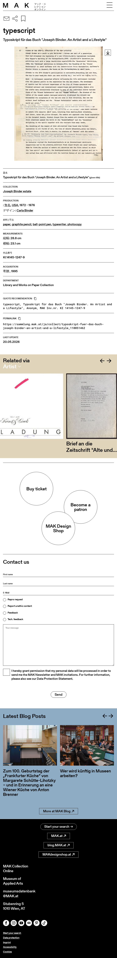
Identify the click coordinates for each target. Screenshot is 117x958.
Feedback (13, 613)
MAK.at (56, 835)
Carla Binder (25, 210)
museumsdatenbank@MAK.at (19, 893)
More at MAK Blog (57, 811)
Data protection (11, 937)
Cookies (7, 951)
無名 (7, 205)
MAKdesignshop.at (57, 854)
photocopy (74, 224)
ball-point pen (42, 224)
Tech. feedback (15, 619)
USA (15, 205)
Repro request (15, 599)
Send (58, 694)
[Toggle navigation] (109, 5)
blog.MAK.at (57, 845)
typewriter (59, 224)
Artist (9, 366)
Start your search (56, 826)
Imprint (7, 942)
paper (7, 224)
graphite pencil (21, 224)
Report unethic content (20, 606)
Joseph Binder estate (17, 191)
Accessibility (10, 947)
